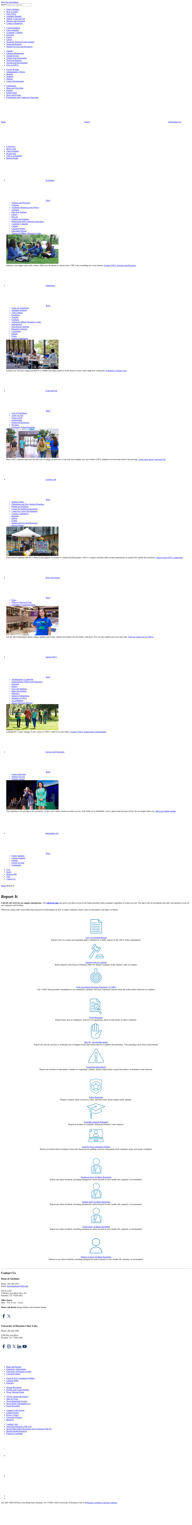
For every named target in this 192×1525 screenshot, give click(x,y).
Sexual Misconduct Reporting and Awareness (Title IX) (29, 1429)
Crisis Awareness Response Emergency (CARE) (96, 987)
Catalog (14, 226)
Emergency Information (16, 1369)
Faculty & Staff (12, 69)
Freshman (15, 315)
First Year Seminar (19, 212)
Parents (14, 334)
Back (47, 200)
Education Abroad (19, 231)
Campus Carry (12, 1424)
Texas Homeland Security (17, 1401)
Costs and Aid (51, 391)
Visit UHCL (11, 14)
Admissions (50, 285)
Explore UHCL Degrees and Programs (120, 265)
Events (9, 37)
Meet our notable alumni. (166, 811)
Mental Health (12, 158)
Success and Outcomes (54, 752)
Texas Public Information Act (18, 1403)
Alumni (9, 51)
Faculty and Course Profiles (17, 1390)
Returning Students (19, 329)
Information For (52, 833)
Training (9, 76)
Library (9, 39)
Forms (14, 336)
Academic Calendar (14, 32)
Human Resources (13, 1387)
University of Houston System (18, 1371)
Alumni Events (12, 56)
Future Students (12, 9)
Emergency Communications (23, 605)
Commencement (18, 228)
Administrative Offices (15, 72)
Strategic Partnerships (20, 696)
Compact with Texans (15, 1410)
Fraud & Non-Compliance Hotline (96, 1147)
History (14, 686)
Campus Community (20, 514)
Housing (15, 516)
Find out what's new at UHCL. (141, 637)
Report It (10, 1420)
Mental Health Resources (16, 1431)
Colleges (15, 205)
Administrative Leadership (22, 679)
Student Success (18, 777)
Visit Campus (17, 313)
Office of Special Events (21, 602)
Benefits (9, 74)
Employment (11, 93)
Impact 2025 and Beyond (21, 703)
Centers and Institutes (20, 219)
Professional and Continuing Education (22, 97)
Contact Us (11, 879)
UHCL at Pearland (14, 156)
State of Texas (12, 1399)
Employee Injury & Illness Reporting (96, 1177)
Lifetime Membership (15, 53)
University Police (13, 1374)
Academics (50, 180)
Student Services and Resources (19, 46)
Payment (15, 425)
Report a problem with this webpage (102, 1503)
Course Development (15, 81)
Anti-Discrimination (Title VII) (19, 1426)
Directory (15, 693)
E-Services (10, 146)
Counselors (16, 331)
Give (8, 869)
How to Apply (12, 12)
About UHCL (51, 657)
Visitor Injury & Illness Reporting (96, 1227)
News (13, 600)
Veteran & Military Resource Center (26, 233)
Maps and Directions (14, 88)
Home (3, 886)
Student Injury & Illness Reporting (96, 1202)
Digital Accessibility (14, 1433)
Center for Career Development (24, 511)
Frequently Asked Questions (23, 427)
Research (15, 684)
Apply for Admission (20, 308)
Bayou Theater (17, 525)
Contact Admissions (14, 23)
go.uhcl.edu (11, 153)
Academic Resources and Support (20, 42)
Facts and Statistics (19, 689)
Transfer (14, 317)
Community (11, 86)
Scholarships (16, 420)
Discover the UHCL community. (169, 557)
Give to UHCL (12, 65)
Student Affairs (17, 502)
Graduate (15, 320)
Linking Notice (12, 1413)
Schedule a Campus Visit (116, 371)
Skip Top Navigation (9, 2)
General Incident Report (96, 1067)
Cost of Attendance (19, 413)
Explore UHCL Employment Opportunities (88, 732)
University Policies (14, 1417)
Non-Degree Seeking (20, 327)
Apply (8, 872)
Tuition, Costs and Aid (15, 19)
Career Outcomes (18, 774)
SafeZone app (52, 903)
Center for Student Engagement (24, 509)
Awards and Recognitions (17, 63)
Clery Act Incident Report (96, 938)
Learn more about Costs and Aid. (152, 459)
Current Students (13, 28)
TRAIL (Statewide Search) (17, 1396)
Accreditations (17, 700)
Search (4, 5)
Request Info (11, 874)
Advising (10, 35)
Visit (8, 877)
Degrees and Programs (15, 21)
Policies (9, 79)
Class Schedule (12, 30)
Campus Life (50, 479)
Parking (9, 90)
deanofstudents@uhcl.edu (17, 1286)
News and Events (13, 95)
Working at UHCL (19, 698)
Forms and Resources (20, 422)
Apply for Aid (17, 415)
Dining (14, 518)
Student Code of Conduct (96, 962)
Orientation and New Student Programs (27, 504)
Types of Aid (16, 418)
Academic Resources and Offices (25, 207)
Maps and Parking (19, 691)
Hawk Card (11, 149)
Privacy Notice (12, 1415)
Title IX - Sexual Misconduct (96, 1042)
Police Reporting (96, 1097)
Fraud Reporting (96, 1017)
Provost (14, 217)
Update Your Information (16, 58)
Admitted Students (14, 16)
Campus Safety (12, 1381)
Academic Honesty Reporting (96, 1122)
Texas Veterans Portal (15, 1392)
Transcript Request (14, 44)
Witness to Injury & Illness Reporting (96, 1257)
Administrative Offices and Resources (27, 682)
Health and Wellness (19, 506)
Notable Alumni (18, 779)
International (16, 324)
